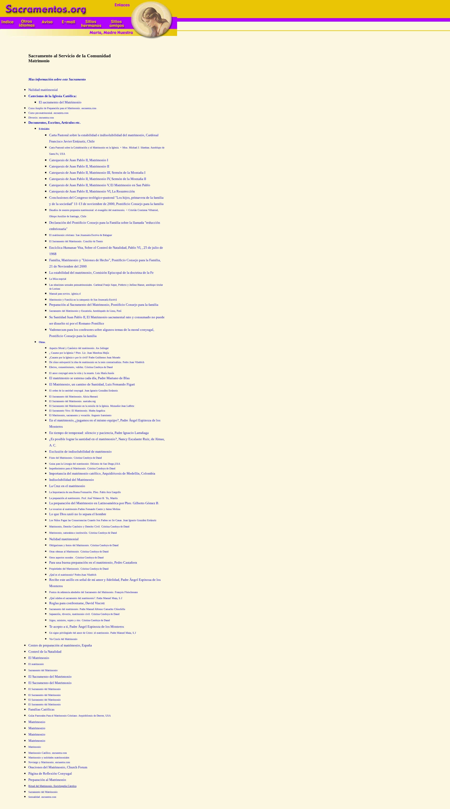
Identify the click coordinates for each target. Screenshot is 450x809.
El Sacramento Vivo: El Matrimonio (77, 410)
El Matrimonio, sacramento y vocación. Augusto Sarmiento (80, 415)
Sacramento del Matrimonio (43, 670)
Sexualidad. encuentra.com (42, 796)
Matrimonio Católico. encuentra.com (47, 752)
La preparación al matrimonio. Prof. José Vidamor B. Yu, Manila (83, 498)
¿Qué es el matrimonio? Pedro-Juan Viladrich (72, 574)
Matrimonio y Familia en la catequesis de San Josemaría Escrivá (83, 299)
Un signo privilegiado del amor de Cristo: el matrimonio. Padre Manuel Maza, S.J (92, 632)
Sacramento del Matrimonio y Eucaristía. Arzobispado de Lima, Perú (85, 310)
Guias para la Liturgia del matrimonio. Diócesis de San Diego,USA (84, 463)
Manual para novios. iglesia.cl (65, 293)
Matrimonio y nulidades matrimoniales (48, 757)
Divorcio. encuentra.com (41, 117)
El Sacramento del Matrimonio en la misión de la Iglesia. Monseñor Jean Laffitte (91, 405)
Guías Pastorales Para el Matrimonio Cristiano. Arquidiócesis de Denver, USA (69, 715)
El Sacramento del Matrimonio (44, 689)
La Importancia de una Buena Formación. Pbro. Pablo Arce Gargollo (85, 492)
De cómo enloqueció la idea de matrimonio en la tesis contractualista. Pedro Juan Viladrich (96, 362)
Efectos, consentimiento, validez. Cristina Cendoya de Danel (81, 367)
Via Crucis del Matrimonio (63, 639)
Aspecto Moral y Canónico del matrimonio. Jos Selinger (79, 348)
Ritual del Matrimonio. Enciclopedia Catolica (52, 786)
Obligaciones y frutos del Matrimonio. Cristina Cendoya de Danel (83, 545)
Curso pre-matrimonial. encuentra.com (48, 112)
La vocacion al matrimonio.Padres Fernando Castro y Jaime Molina (84, 509)
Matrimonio (34, 746)
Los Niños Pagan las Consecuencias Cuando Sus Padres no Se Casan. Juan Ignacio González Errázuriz (102, 520)
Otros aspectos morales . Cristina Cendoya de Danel (76, 557)
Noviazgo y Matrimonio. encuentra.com (49, 762)
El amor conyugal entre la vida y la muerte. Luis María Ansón (81, 373)
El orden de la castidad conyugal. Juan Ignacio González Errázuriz (83, 390)
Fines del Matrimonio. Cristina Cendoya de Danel (75, 457)
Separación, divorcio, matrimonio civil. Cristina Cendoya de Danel (84, 614)
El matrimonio (36, 664)
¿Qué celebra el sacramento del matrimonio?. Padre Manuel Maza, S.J (85, 598)
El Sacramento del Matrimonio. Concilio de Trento (76, 241)
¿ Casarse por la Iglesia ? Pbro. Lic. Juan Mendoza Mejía (79, 352)
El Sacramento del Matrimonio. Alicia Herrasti (73, 396)
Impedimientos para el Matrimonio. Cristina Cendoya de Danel (82, 468)
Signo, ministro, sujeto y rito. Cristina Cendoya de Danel (79, 620)
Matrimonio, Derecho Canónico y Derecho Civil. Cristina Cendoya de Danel (89, 526)
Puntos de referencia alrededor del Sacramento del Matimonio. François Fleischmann (93, 592)
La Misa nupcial (57, 278)
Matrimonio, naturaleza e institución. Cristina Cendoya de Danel (83, 532)
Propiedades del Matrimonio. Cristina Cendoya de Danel (79, 568)
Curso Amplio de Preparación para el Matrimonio (62, 108)
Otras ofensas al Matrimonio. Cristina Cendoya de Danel (79, 551)
